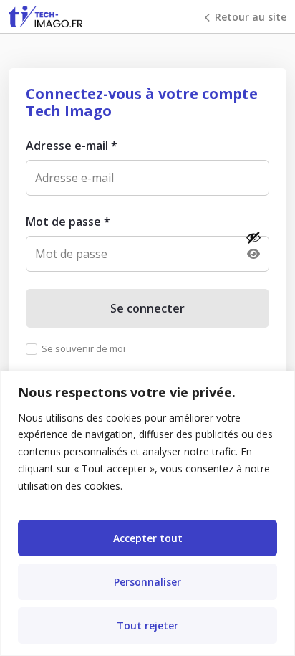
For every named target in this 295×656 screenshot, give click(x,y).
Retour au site (250, 17)
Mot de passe (68, 221)
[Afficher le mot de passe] (253, 245)
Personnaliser (147, 582)
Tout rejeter (147, 625)
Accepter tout (148, 538)
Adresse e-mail (71, 145)
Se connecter (147, 308)
